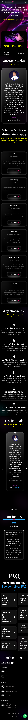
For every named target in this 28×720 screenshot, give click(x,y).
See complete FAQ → (14, 588)
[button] (2, 469)
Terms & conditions (10, 716)
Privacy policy (19, 716)
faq (7, 676)
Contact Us (8, 695)
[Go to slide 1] (11, 509)
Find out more (13, 170)
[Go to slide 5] (16, 509)
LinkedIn (5, 662)
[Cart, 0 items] (25, 2)
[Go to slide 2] (12, 509)
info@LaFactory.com (11, 691)
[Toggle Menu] (2, 2)
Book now (8, 1)
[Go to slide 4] (15, 509)
